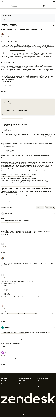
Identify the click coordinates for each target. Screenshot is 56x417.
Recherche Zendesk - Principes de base (44, 180)
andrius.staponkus (8, 258)
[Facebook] (52, 25)
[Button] (2, 201)
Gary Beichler (7, 33)
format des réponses (15, 155)
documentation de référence (11, 195)
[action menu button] (54, 213)
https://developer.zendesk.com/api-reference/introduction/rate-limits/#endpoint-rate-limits (22, 337)
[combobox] (40, 207)
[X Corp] (50, 25)
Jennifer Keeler (7, 327)
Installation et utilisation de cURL (40, 135)
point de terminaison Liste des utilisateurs (11, 48)
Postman (9, 130)
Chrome (41, 95)
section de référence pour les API (40, 56)
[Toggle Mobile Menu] (54, 2)
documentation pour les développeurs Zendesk (27, 195)
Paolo (6, 305)
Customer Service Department (11, 274)
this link (24, 315)
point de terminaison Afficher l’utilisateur (17, 50)
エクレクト (7, 352)
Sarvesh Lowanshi (8, 213)
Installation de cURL (14, 138)
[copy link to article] (54, 25)
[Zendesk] (28, 398)
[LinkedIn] (48, 25)
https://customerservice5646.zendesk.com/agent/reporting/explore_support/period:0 (30, 296)
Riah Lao (6, 243)
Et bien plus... (6, 86)
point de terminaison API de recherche (21, 170)
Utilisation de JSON (34, 93)
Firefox (45, 95)
